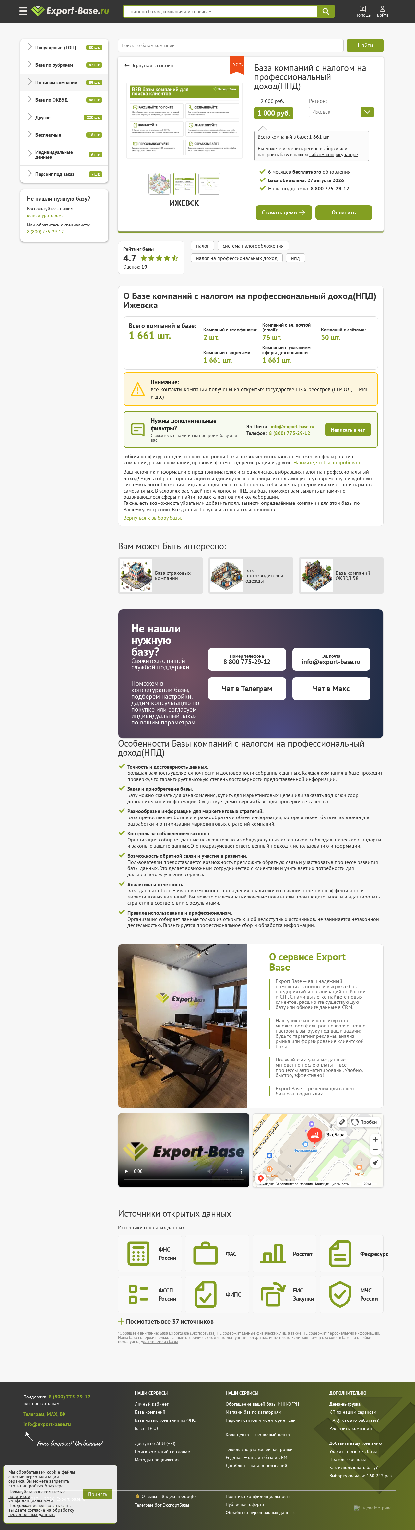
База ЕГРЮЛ (147, 1428)
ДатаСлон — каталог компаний (256, 1465)
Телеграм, (35, 1414)
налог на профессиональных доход (237, 258)
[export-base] (71, 11)
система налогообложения (253, 245)
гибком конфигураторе (333, 154)
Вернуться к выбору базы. (153, 518)
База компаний (150, 1412)
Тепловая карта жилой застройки (259, 1449)
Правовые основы (347, 1459)
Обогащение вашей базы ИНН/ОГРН (262, 1404)
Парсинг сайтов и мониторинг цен (261, 1420)
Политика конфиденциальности (258, 1496)
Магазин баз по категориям (253, 1412)
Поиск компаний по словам (162, 1451)
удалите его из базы (159, 1341)
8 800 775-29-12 (330, 188)
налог (202, 245)
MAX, (53, 1414)
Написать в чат (348, 429)
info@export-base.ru (292, 426)
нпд (295, 258)
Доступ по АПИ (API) (155, 1443)
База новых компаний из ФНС (165, 1420)
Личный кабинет (152, 1404)
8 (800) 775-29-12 (45, 232)
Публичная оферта (245, 1504)
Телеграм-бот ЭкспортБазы (162, 1505)
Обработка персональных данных (260, 1512)
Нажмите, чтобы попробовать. (327, 462)
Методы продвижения (157, 1459)
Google (188, 1496)
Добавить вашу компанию (355, 1443)
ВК (63, 1414)
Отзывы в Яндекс (159, 1496)
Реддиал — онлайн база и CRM (256, 1457)
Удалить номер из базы (353, 1451)
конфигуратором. (45, 215)
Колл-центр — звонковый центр (258, 1434)
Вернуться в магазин (152, 65)
